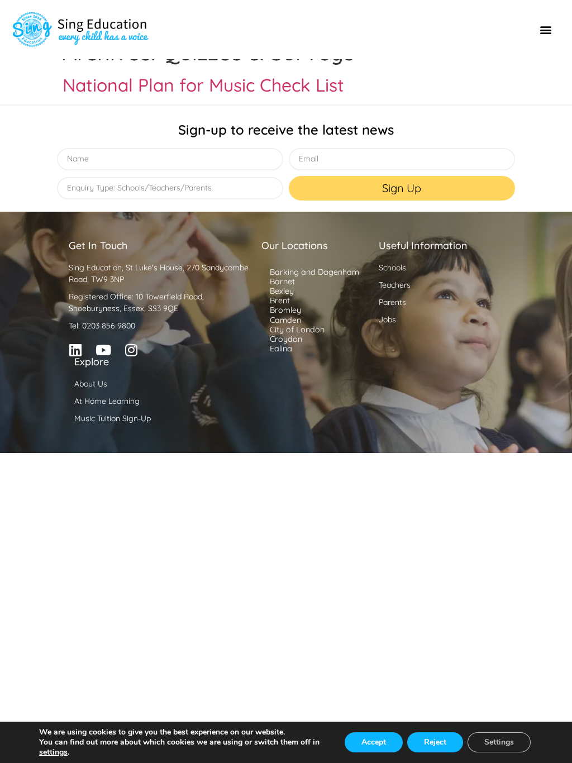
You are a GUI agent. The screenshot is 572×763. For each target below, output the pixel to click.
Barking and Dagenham (314, 272)
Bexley (282, 291)
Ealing (281, 349)
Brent (280, 300)
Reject (435, 742)
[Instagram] (132, 350)
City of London (297, 330)
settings (53, 752)
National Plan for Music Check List (203, 85)
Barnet (282, 281)
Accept (373, 742)
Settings (499, 742)
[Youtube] (104, 350)
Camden (285, 320)
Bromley (285, 310)
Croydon (286, 339)
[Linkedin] (76, 350)
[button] (546, 29)
